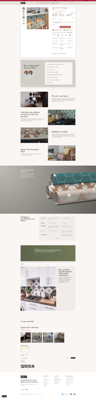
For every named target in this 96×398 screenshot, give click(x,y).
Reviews (45, 382)
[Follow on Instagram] (23, 389)
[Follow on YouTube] (26, 389)
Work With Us (46, 383)
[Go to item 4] (23, 17)
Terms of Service (46, 379)
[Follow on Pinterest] (24, 389)
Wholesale (45, 385)
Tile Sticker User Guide (69, 382)
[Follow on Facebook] (21, 389)
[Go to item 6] (23, 23)
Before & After (68, 383)
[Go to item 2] (23, 11)
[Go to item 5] (23, 20)
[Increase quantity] (58, 27)
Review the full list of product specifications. (59, 53)
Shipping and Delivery (57, 379)
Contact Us (56, 383)
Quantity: (53, 24)
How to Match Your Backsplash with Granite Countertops (65, 272)
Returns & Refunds (57, 380)
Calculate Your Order (69, 379)
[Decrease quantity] (53, 27)
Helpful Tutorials (68, 380)
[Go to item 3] (23, 14)
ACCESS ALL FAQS (28, 77)
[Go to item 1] (23, 8)
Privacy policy (46, 380)
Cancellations (56, 382)
